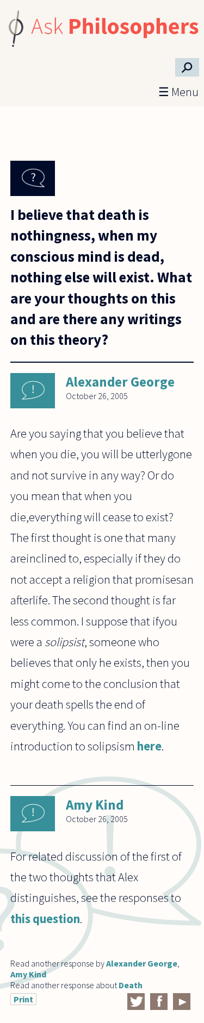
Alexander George (120, 381)
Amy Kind (94, 804)
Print (23, 999)
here (149, 746)
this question (45, 918)
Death (131, 985)
